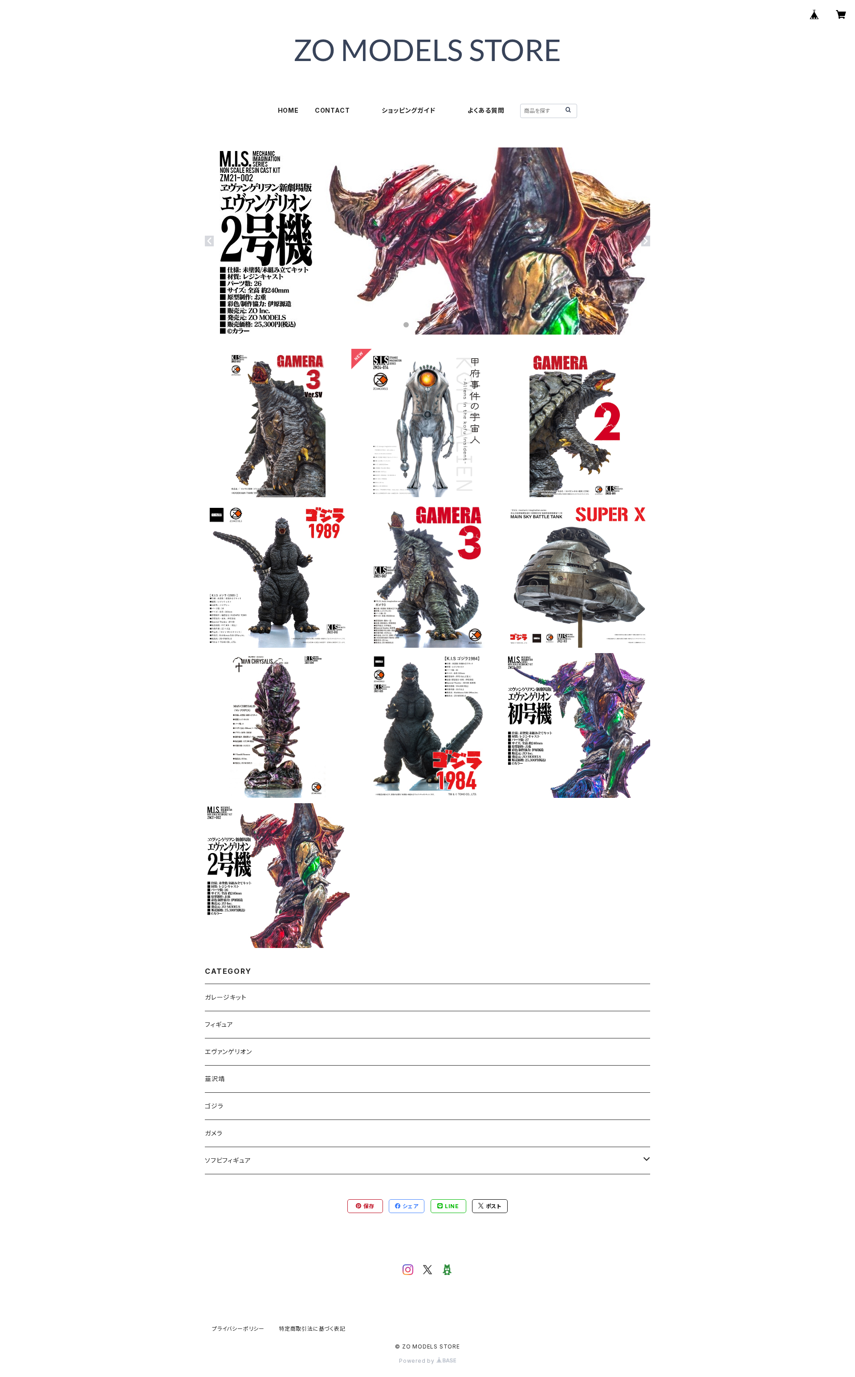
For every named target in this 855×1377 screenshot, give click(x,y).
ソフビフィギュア (228, 1160)
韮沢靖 (214, 1079)
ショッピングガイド (408, 110)
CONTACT (332, 110)
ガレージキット (226, 997)
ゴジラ (214, 1106)
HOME (288, 110)
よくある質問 (486, 110)
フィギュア (219, 1024)
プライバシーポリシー (238, 1328)
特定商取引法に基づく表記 (312, 1328)
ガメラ (213, 1133)
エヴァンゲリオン (228, 1051)
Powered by (417, 1360)
